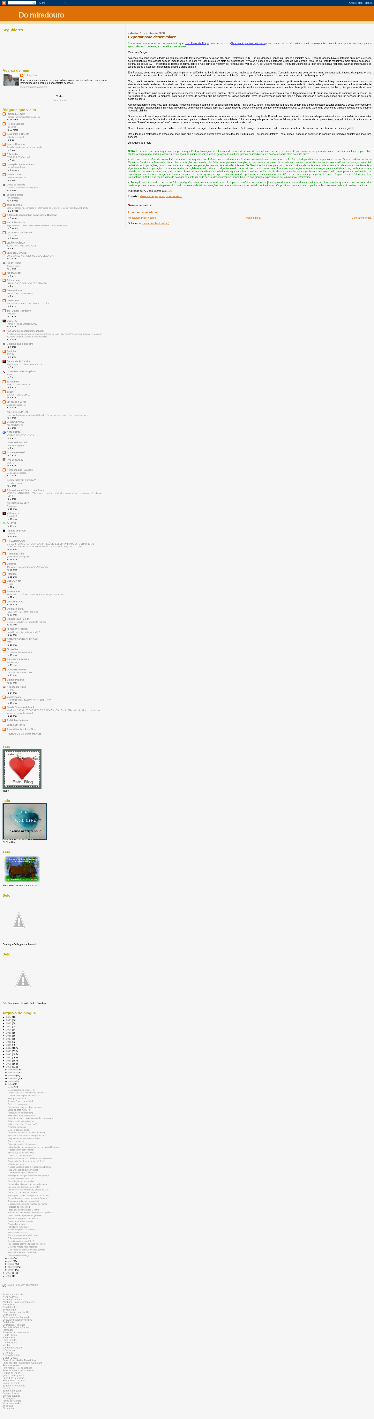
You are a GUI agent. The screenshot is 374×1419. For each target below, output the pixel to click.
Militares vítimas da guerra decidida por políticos (30, 1212)
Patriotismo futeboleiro (18, 1227)
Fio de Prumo (14, 263)
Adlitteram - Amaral (13, 1299)
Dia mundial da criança (18, 1255)
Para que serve (11, 1365)
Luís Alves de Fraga (196, 43)
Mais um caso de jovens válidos (23, 1170)
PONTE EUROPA (16, 114)
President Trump (14, 483)
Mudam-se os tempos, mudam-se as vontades (30, 1158)
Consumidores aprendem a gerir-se (24, 1215)
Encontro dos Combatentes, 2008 (24, 1187)
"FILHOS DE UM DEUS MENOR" (24, 733)
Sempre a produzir (12, 1390)
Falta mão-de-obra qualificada (22, 1252)
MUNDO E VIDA (15, 422)
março (11, 1264)
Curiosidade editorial (16, 177)
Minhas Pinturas (16, 679)
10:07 (170, 190)
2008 (9, 1067)
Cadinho (11, 351)
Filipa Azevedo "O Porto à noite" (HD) (24, 364)
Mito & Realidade (16, 222)
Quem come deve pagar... (19, 556)
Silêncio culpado (11, 1395)
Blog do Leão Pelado (18, 619)
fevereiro (12, 1267)
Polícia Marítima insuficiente (21, 1121)
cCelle (10, 391)
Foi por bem (13, 280)
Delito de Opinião (16, 184)
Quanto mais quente (13, 1375)
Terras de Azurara (12, 1401)
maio (10, 1258)
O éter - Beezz (10, 1357)
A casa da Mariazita (13, 1294)
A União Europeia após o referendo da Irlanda (29, 1167)
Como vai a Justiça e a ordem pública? (26, 1161)
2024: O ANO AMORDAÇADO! (21, 246)
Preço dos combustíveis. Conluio (23, 1210)
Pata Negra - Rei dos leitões (17, 1368)
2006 (9, 1276)
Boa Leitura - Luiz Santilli (16, 1312)
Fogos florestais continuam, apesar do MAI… (29, 1190)
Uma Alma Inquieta (15, 445)
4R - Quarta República (19, 310)
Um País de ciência (16, 167)
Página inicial (253, 217)
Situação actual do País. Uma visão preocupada (30, 1118)
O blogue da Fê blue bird (20, 344)
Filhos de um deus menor (16, 1332)
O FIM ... (11, 690)
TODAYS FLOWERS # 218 (19, 672)
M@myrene (13, 513)
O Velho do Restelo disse (20, 1155)
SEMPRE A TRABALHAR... (19, 157)
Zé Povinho (13, 381)
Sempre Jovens (11, 1393)
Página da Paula (11, 1373)
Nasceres (11, 127)
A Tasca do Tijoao (16, 687)
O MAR (10, 584)
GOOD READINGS (17, 669)
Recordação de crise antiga (21, 1181)
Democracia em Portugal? (21, 480)
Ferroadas (8, 1330)
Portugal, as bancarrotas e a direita (23, 117)
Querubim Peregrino (13, 1378)
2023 (9, 1020)
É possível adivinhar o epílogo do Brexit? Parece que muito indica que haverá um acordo (48, 415)
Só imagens (9, 1398)
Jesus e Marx (13, 266)
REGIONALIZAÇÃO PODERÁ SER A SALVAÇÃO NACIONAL (36, 594)
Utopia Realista (15, 609)
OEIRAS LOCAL (15, 601)
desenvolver (147, 196)
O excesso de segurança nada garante (26, 1250)
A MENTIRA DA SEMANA (18, 384)
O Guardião (13, 154)
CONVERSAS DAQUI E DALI (22, 639)
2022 (9, 1023)
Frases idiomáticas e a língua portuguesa (27, 1184)
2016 (9, 1042)
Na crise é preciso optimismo (248, 43)
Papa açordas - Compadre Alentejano (22, 1363)
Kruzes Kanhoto (16, 144)
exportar (159, 196)
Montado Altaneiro (12, 1347)
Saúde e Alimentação (14, 1385)
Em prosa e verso (16, 402)
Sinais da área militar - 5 (19, 1110)
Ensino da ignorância (17, 1104)
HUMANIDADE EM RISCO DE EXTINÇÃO (27, 283)
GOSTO (11, 463)
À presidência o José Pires (21, 729)
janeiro (11, 1270)
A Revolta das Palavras (20, 470)
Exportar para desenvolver (152, 37)
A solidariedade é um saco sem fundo (24, 147)
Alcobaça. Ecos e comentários (18, 1302)
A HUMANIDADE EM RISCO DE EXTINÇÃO (28, 303)
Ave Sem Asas (15, 459)
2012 (9, 1054)
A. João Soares (32, 75)
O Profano (8, 1352)
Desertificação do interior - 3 (21, 1090)
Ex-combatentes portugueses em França (27, 1198)
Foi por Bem (9, 1337)
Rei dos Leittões (16, 124)
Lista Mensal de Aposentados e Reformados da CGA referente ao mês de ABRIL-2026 (47, 208)
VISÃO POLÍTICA (16, 242)
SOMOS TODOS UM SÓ (19, 395)
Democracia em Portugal (16, 1317)
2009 (9, 1063)
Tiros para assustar (17, 1098)
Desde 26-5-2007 (60, 100)
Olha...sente (12, 235)
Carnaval (11, 533)
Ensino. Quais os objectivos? (21, 1152)
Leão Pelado (9, 1340)
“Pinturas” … (13, 314)
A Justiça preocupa (17, 1127)
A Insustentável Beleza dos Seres (25, 490)
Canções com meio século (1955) (23, 187)
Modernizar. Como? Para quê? (22, 1124)
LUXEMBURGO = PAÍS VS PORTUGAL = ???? (29, 700)
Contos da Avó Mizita (18, 361)
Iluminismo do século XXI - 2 (21, 1178)
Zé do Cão (12, 649)
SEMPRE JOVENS (17, 253)
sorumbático (14, 174)
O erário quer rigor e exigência (22, 1172)
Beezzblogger (10, 1309)
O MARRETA (14, 432)
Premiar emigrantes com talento (23, 1218)
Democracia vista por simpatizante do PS (27, 1092)
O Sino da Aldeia (11, 1355)
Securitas (7, 1388)
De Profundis (9, 1314)
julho (10, 1084)
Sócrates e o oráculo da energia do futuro (27, 1135)
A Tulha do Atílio (15, 553)
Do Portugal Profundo (14, 1325)
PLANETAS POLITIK (18, 629)
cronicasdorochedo (17, 442)
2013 (9, 642)
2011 (9, 1057)
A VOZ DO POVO (16, 541)
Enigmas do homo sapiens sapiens (24, 1138)
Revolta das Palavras (14, 1380)
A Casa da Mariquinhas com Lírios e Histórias (32, 215)
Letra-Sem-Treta (16, 724)
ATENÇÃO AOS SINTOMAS (20, 293)
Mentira (7, 1345)
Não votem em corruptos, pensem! (26, 331)
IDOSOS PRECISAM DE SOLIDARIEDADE (27, 567)
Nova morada (13, 198)
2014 (9, 1048)
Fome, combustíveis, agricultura (23, 1235)
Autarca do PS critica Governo (22, 1192)
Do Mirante (13, 300)
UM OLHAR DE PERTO (19, 232)
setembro (13, 1078)
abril (10, 1261)
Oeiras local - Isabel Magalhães (19, 1360)
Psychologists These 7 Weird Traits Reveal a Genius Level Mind (37, 225)
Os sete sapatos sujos (18, 1130)
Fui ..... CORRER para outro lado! (22, 612)
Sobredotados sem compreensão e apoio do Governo (33, 1147)
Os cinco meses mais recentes (22, 1247)
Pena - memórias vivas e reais (18, 1370)
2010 (9, 1060)
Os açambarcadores (16, 473)
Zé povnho (8, 1408)
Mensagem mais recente (142, 217)
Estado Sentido (15, 194)
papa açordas (14, 205)
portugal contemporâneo (20, 164)
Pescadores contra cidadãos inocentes (26, 1244)
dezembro (13, 1069)
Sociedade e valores (17, 1232)
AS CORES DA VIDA (18, 503)
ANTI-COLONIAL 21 (17, 412)
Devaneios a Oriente (18, 134)
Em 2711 (11, 523)
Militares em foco (16, 1164)
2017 (9, 1039)
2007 (9, 1273)
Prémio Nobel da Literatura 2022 (22, 324)
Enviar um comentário (142, 212)
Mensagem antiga (361, 217)
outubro (12, 1075)
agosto (11, 1081)
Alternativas (13, 591)
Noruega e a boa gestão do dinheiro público (28, 1175)
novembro (13, 1072)
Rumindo (12, 574)
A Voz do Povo (10, 1297)
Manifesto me (14, 697)
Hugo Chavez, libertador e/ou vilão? (23, 632)
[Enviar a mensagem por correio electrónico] (174, 190)
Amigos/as (12, 506)
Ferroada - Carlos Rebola (16, 1327)
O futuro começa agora (19, 1238)
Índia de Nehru (174, 196)
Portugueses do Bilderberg (20, 1113)
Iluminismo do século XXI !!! (21, 1241)
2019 (9, 1032)
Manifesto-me (10, 1342)
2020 (9, 1029)
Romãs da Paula (11, 1383)
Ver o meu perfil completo (33, 87)
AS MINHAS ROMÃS (18, 659)
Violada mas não (11, 1403)
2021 (9, 1026)
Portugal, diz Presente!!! (19, 1207)
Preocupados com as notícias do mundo (27, 1132)
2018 (9, 1035)
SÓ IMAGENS (14, 273)
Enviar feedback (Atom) (155, 223)
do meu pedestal (16, 452)
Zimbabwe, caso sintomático (21, 1115)
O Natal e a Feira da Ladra (19, 652)
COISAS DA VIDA (15, 425)
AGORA (10, 354)
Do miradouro (41, 15)
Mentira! (11, 563)
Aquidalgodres (10, 1307)
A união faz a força (16, 1224)
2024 (9, 1017)
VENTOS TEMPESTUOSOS (20, 435)
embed (10, 374)
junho (11, 1087)
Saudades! (12, 516)
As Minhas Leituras (17, 720)
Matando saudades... (16, 405)
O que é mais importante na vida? (24, 1095)
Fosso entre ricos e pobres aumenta (25, 1107)
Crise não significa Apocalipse (22, 1144)
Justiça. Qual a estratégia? (20, 1101)
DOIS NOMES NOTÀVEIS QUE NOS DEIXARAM (30, 256)
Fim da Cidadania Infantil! (20, 707)
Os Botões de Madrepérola (21, 371)
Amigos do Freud (16, 530)
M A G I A (12, 321)
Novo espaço (13, 662)
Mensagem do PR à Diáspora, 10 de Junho (28, 1195)
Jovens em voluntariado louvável (23, 1201)
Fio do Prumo (10, 1335)
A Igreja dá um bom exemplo (21, 1150)
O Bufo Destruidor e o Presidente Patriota (26, 622)
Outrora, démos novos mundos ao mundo (27, 1204)
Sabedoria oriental (15, 137)
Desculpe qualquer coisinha (17, 1319)
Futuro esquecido (16, 1141)
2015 (9, 1045)
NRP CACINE (14, 581)
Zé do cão (8, 1406)
